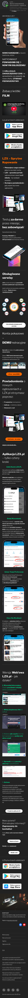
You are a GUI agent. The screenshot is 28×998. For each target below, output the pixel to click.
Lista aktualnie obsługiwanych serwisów (14, 325)
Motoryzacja (5, 934)
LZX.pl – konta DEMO (14, 374)
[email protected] (7, 292)
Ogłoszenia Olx (6, 944)
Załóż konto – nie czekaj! (14, 439)
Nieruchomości (6, 938)
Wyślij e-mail (14, 852)
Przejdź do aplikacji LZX (14, 811)
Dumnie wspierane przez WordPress (11, 994)
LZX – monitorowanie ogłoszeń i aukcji (18, 3)
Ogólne (4, 941)
